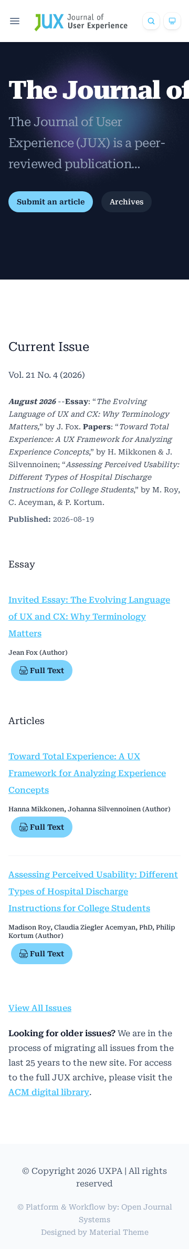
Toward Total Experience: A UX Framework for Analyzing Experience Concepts (87, 773)
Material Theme (119, 1232)
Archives (126, 202)
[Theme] (172, 21)
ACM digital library (48, 1092)
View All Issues (39, 1008)
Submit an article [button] (51, 202)
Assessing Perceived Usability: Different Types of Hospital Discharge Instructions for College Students (93, 891)
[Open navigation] (14, 21)
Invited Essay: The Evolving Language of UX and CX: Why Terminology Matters (89, 616)
